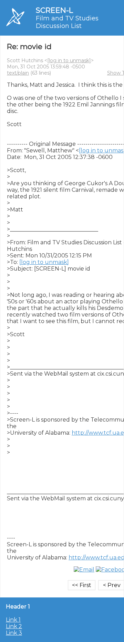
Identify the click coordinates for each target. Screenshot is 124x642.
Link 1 (13, 619)
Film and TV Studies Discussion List (67, 22)
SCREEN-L (54, 10)
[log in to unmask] (69, 60)
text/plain (18, 73)
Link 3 (14, 633)
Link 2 (14, 626)
